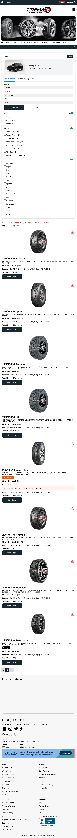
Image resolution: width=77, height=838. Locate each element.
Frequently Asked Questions (49, 816)
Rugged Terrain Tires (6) (15, 155)
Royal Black (10, 194)
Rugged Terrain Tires (10, 791)
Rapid (8, 167)
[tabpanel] (38, 97)
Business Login (7, 826)
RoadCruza (10, 177)
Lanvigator (10, 204)
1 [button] (7, 670)
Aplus (8, 211)
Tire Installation (8, 803)
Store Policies (7, 830)
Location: (5, 739)
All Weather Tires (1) (14, 149)
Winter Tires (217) (13, 135)
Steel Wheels (44, 771)
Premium (9, 124)
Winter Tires (6, 771)
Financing (5, 809)
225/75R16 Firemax (13, 258)
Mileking (9, 163)
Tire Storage (6, 816)
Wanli (8, 190)
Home (6, 42)
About (41, 803)
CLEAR (35, 107)
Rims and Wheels (8, 806)
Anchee (9, 207)
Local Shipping (7, 813)
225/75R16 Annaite (13, 364)
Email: (20, 745)
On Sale (9, 117)
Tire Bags (5, 788)
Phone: (5, 745)
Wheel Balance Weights (48, 774)
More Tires (6, 795)
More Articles (44, 788)
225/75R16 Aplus (12, 311)
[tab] (9, 78)
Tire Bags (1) (11, 152)
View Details (12, 277)
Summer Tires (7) (12, 132)
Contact (42, 809)
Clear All (69, 56)
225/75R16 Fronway (14, 587)
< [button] (3, 670)
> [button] (11, 670)
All (70, 113)
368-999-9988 (7, 747)
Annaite (9, 173)
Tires (13, 42)
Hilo (7, 170)
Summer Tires (7, 768)
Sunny (8, 180)
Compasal (10, 201)
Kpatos (9, 184)
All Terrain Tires (8, 781)
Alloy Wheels (44, 768)
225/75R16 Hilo (11, 417)
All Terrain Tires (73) (14, 145)
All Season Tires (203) (14, 138)
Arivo (8, 214)
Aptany (9, 187)
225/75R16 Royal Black (15, 470)
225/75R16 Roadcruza (15, 640)
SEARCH (14, 107)
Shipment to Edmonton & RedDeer (15, 820)
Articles (42, 781)
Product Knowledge (46, 785)
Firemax (9, 197)
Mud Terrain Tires (8, 778)
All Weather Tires (8, 785)
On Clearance (11, 120)
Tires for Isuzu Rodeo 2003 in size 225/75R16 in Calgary (42, 42)
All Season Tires (8, 774)
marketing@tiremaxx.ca (27, 747)
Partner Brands (44, 806)
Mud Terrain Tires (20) (14, 142)
